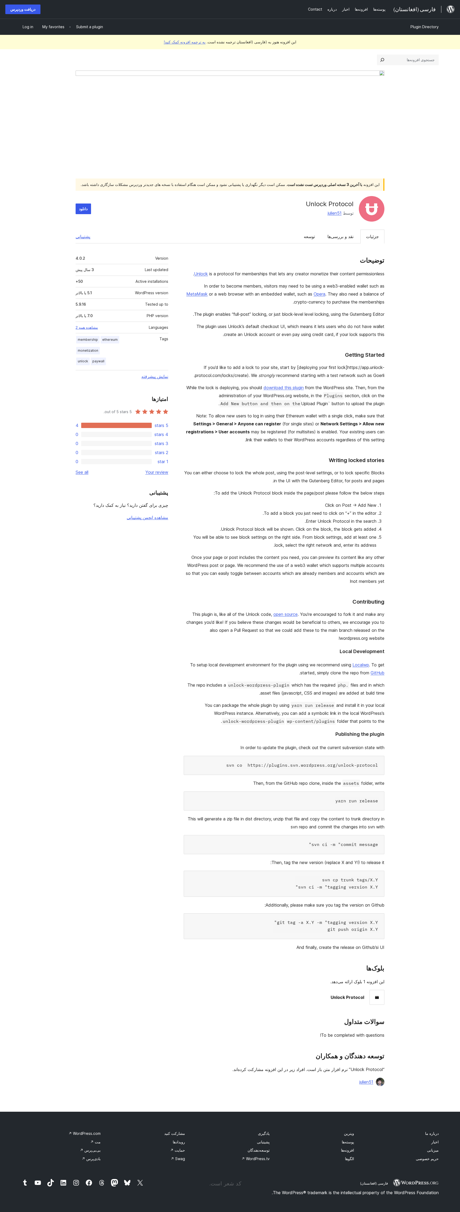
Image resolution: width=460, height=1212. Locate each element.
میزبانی (433, 1150)
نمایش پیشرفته (154, 376)
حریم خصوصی (427, 1158)
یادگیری (264, 1133)
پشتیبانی (83, 236)
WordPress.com (84, 1133)
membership (88, 340)
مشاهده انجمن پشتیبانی (147, 517)
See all (82, 472)
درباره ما (432, 1133)
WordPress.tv (255, 1158)
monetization (88, 350)
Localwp (360, 664)
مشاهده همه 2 (87, 327)
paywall (98, 361)
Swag (178, 1158)
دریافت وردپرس (22, 9)
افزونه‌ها (347, 1150)
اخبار (435, 1142)
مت (95, 1142)
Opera (319, 294)
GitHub (377, 672)
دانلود (83, 208)
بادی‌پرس (91, 1158)
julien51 (335, 213)
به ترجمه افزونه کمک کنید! (185, 42)
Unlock (201, 273)
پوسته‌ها (348, 1142)
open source (285, 614)
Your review (156, 472)
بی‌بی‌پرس (90, 1150)
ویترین (349, 1133)
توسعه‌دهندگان (259, 1150)
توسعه (309, 236)
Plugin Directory (424, 26)
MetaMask (197, 294)
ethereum (110, 340)
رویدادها (179, 1142)
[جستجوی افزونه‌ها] (382, 60)
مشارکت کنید (174, 1133)
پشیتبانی (263, 1142)
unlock (83, 361)
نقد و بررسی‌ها (340, 236)
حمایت (177, 1150)
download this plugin (284, 387)
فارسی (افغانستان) (374, 1183)
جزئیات (372, 236)
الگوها (349, 1158)
